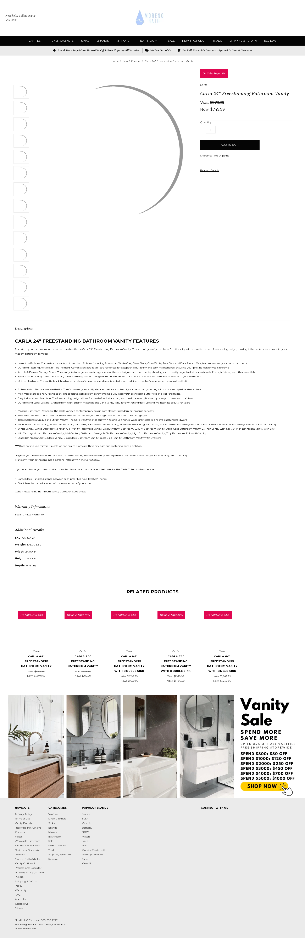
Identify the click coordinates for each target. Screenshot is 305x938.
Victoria (86, 823)
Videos (18, 836)
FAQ (18, 894)
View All (87, 863)
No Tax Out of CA (161, 50)
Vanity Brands (23, 823)
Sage (85, 858)
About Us (20, 899)
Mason (86, 836)
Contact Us (21, 903)
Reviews (270, 40)
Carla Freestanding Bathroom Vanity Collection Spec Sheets (50, 491)
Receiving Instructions (28, 827)
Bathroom (149, 40)
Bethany (87, 827)
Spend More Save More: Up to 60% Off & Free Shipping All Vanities (98, 50)
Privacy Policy (23, 814)
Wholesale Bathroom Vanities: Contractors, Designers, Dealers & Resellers (27, 847)
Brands (103, 40)
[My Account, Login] (289, 18)
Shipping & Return (243, 40)
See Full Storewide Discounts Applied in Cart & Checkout (217, 50)
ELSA (85, 818)
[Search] (280, 18)
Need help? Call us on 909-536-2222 (21, 18)
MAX (85, 845)
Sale (171, 40)
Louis (85, 840)
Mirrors (123, 40)
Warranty (21, 890)
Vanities (35, 40)
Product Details (209, 170)
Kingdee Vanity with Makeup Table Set (94, 852)
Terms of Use (22, 818)
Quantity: (206, 122)
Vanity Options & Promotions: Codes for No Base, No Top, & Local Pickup (29, 870)
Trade (217, 40)
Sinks (85, 40)
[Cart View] (297, 18)
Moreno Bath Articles (27, 858)
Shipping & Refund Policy (26, 883)
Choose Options (36, 638)
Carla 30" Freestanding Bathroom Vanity (83, 661)
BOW (85, 832)
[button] (152, 746)
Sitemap (20, 908)
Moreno (86, 814)
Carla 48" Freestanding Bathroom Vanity (36, 661)
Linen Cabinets (62, 40)
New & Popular (193, 40)
